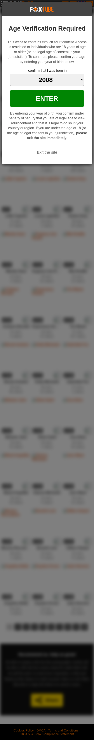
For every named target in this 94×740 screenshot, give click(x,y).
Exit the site (47, 152)
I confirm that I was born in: (47, 70)
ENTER (47, 98)
